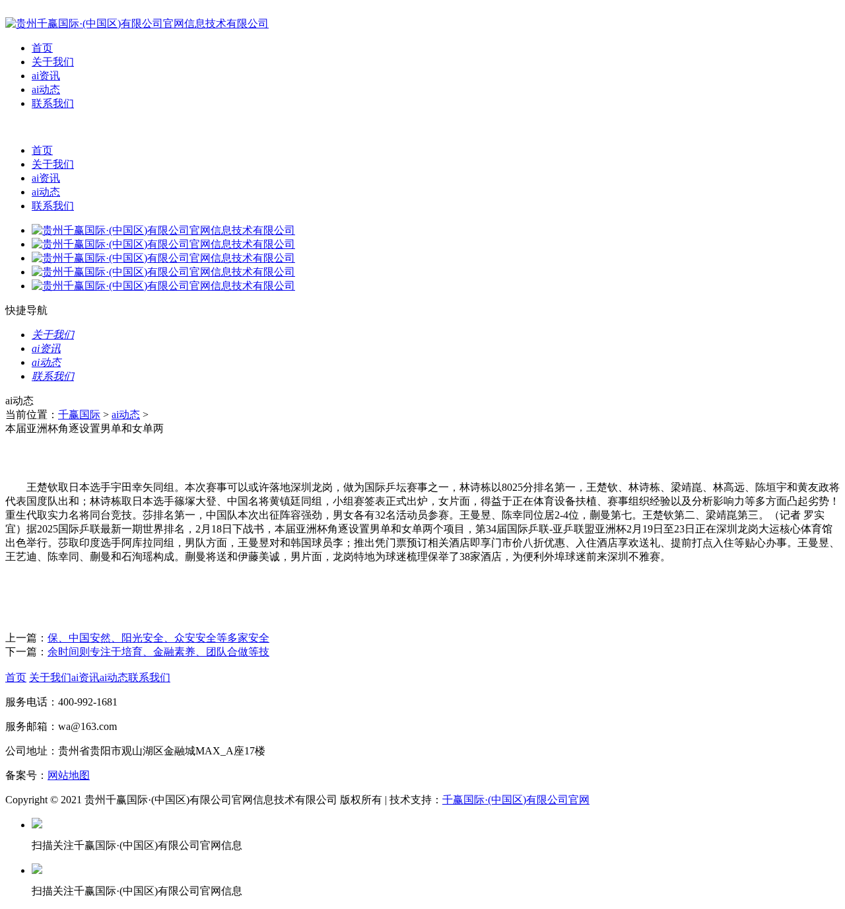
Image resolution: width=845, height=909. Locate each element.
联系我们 (53, 103)
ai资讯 (46, 75)
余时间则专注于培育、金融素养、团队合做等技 (158, 651)
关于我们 (53, 61)
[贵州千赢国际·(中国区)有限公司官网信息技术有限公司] (137, 23)
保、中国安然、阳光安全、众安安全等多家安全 (158, 637)
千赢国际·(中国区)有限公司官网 (516, 799)
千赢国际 (79, 414)
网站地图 (69, 775)
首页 (42, 48)
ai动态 (46, 89)
